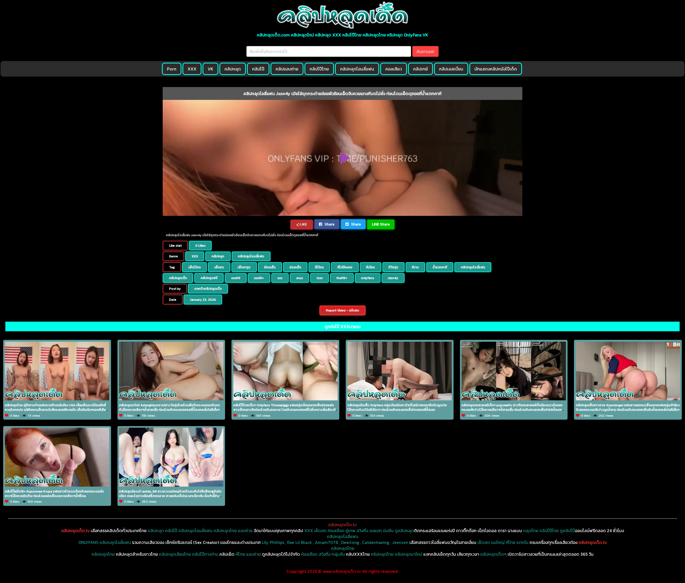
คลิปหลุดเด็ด (178, 278)
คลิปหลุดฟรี (209, 278)
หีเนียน (370, 267)
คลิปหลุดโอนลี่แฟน (357, 69)
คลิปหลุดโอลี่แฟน (473, 267)
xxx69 (235, 278)
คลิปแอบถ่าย (287, 69)
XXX (192, 69)
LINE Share (381, 224)
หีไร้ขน (319, 267)
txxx (320, 278)
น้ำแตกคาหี (440, 267)
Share (329, 224)
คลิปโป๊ (258, 69)
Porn (171, 69)
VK (210, 69)
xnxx (299, 278)
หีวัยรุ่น (393, 267)
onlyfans (367, 278)
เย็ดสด (219, 267)
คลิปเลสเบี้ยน (451, 69)
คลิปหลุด (232, 69)
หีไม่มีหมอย (344, 267)
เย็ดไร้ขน (194, 267)
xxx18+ (259, 278)
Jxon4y (393, 278)
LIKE (303, 224)
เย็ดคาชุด (244, 267)
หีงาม (415, 267)
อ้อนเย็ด (270, 267)
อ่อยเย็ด (295, 267)
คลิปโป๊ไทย (319, 69)
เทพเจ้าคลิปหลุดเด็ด (208, 288)
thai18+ (341, 278)
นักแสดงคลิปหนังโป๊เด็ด (495, 69)
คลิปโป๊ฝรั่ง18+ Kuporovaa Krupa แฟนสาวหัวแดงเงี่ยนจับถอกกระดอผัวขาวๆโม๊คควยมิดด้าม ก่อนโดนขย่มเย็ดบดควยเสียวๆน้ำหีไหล (54, 493)
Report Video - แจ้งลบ (342, 310)
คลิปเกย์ (420, 69)
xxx (279, 278)
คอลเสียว (393, 69)
